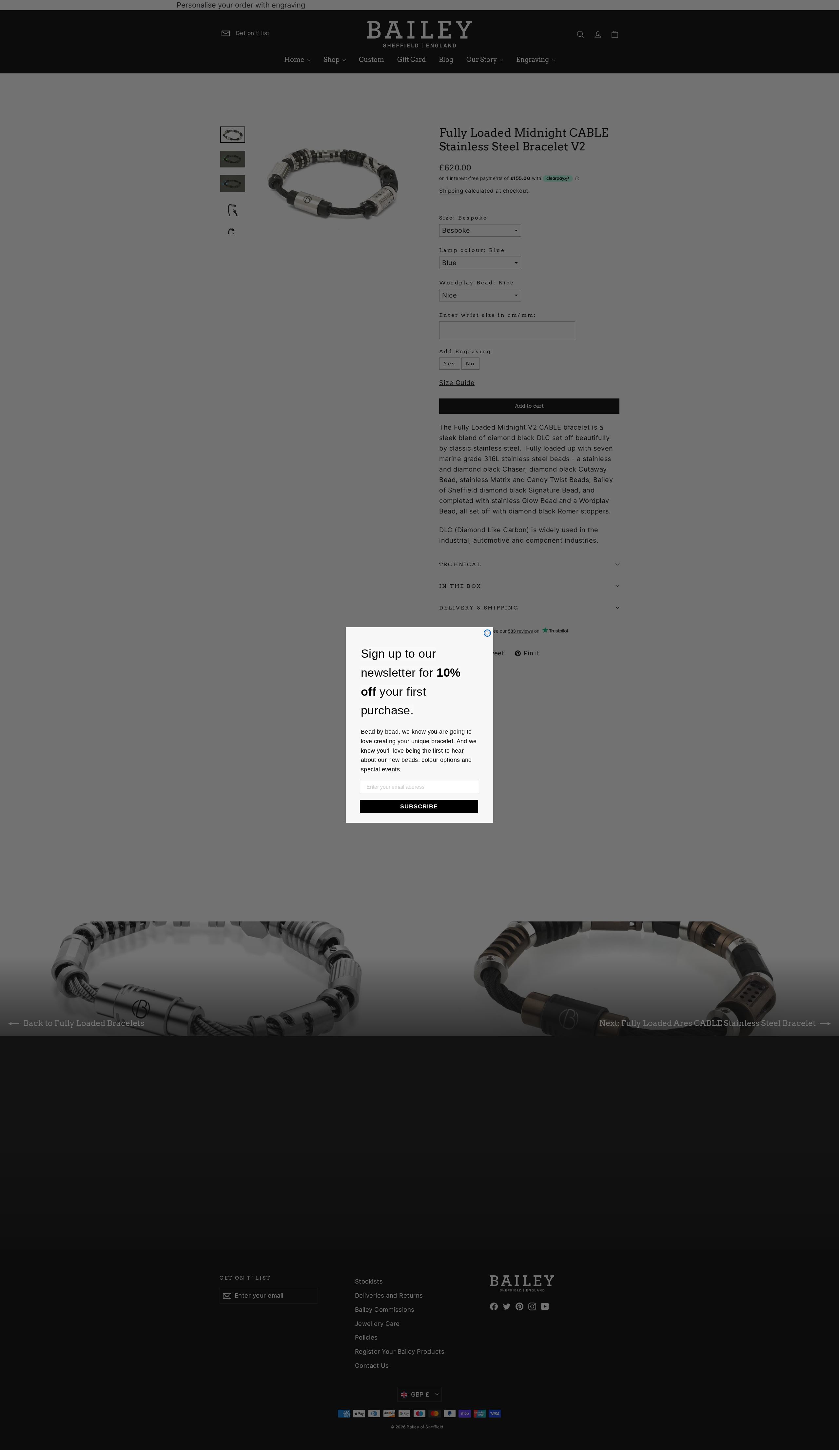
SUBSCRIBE (419, 806)
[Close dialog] (487, 633)
